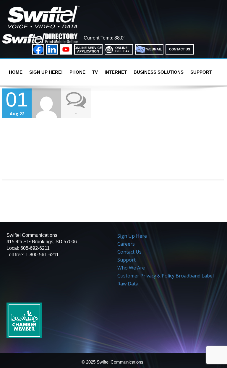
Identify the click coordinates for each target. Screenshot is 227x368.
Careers (126, 244)
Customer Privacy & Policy (145, 275)
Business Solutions (159, 72)
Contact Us (129, 252)
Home (15, 72)
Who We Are (131, 267)
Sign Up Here (132, 236)
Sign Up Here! (46, 72)
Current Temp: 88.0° (104, 37)
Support (201, 72)
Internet (116, 72)
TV (95, 72)
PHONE (77, 72)
